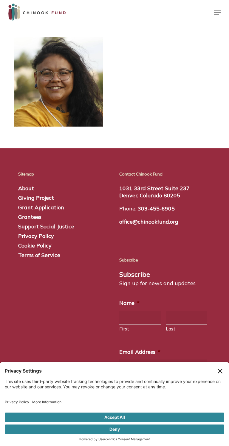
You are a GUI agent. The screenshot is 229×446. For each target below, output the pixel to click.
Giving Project (36, 197)
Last (171, 329)
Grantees (29, 216)
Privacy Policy (36, 236)
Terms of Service (39, 255)
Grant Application (41, 207)
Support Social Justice (46, 226)
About (26, 188)
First (124, 329)
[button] (217, 13)
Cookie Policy (35, 245)
